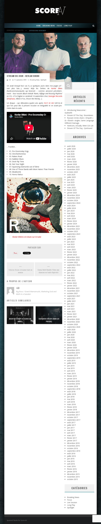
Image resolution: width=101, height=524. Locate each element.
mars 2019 (71, 373)
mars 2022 (71, 280)
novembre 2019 (73, 353)
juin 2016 (70, 458)
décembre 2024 (73, 195)
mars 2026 (71, 159)
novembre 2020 (73, 322)
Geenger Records (55, 96)
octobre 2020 (72, 324)
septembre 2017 (73, 420)
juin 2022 (70, 273)
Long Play (71, 505)
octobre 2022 (72, 262)
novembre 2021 (73, 291)
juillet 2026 (71, 149)
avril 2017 (71, 433)
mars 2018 (71, 404)
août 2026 (71, 146)
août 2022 (71, 267)
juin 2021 (70, 304)
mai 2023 (71, 244)
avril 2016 (71, 464)
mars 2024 (71, 218)
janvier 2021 (72, 316)
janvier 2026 (72, 164)
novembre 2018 (73, 384)
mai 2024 (71, 213)
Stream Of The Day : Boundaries (80, 115)
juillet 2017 (71, 425)
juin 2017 (70, 427)
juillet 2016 (71, 456)
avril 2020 (71, 340)
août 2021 (71, 298)
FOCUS (59, 25)
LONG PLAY (68, 25)
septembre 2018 (73, 389)
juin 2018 (70, 396)
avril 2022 (71, 278)
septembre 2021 (73, 296)
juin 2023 (70, 242)
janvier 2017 (72, 440)
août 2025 (71, 174)
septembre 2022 (73, 265)
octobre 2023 (72, 231)
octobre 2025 (72, 172)
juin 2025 (70, 180)
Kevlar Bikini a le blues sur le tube (26, 236)
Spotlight (43, 80)
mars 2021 (71, 311)
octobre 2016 (72, 448)
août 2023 (71, 236)
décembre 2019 (73, 350)
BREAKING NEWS (49, 25)
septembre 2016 (73, 451)
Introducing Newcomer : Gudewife (41, 31)
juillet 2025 (71, 177)
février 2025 (72, 190)
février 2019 (72, 376)
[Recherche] (93, 25)
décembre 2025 (73, 167)
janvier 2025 (72, 192)
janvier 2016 (72, 471)
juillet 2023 (71, 239)
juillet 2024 (71, 208)
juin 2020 (70, 335)
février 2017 (72, 438)
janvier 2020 (72, 347)
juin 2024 (70, 211)
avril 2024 (71, 216)
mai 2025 (71, 182)
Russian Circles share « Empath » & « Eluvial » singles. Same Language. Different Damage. (79, 120)
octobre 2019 (72, 355)
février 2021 (72, 314)
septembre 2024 (73, 203)
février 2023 (72, 252)
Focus (69, 500)
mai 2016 (71, 461)
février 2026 (72, 161)
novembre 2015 (73, 477)
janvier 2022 (72, 285)
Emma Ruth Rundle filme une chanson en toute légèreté (48, 271)
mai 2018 (71, 399)
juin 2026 (70, 151)
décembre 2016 (73, 443)
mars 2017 (71, 435)
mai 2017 (71, 430)
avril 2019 (71, 371)
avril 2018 (71, 402)
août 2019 (71, 360)
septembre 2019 (73, 358)
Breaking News (35, 80)
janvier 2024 (72, 223)
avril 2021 (71, 309)
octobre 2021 (72, 293)
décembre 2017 (73, 412)
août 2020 (71, 329)
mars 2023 (71, 249)
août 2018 (71, 391)
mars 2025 (71, 187)
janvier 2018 (72, 409)
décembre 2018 (73, 381)
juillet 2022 (71, 270)
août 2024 (71, 205)
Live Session (72, 502)
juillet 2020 (71, 332)
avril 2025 (71, 185)
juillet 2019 (71, 363)
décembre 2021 (73, 288)
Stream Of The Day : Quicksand (79, 128)
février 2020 (72, 345)
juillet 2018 (71, 394)
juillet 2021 (71, 301)
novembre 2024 (73, 198)
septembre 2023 (73, 234)
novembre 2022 (73, 260)
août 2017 (71, 422)
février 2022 (72, 283)
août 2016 (71, 453)
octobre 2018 (72, 386)
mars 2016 (71, 466)
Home (38, 25)
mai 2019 (71, 368)
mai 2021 (71, 306)
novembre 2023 (73, 229)
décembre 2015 (73, 474)
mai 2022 (71, 275)
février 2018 (72, 407)
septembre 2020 (73, 327)
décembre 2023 (73, 226)
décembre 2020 (73, 319)
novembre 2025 (73, 169)
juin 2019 (70, 366)
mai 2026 (71, 154)
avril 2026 (71, 156)
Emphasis (11, 99)
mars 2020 (71, 342)
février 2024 (72, 221)
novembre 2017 (73, 415)
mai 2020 (71, 337)
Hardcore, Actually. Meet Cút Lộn (80, 125)
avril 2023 (71, 247)
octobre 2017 (72, 417)
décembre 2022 (73, 257)
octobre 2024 (72, 200)
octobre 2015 (72, 479)
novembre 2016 (73, 446)
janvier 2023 (72, 254)
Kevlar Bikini (56, 88)
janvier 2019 (72, 378)
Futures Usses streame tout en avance (20, 271)
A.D (10, 80)
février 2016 (72, 469)
